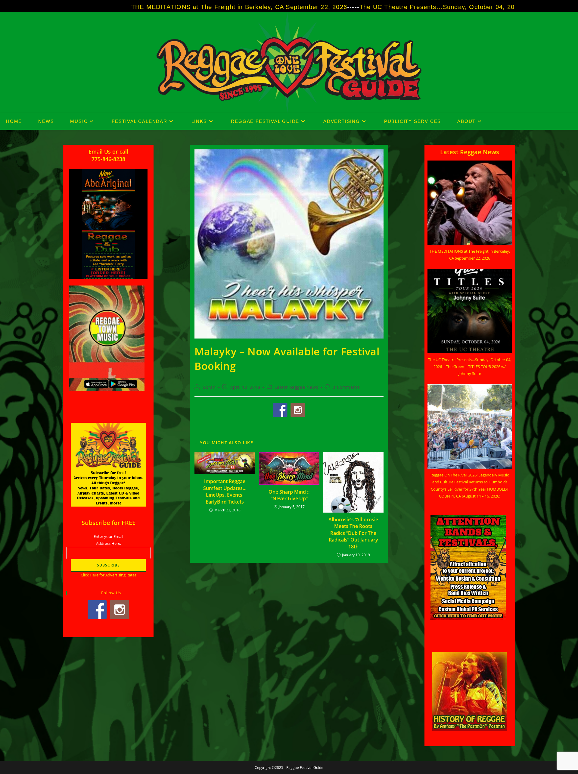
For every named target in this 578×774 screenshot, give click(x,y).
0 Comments (346, 387)
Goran (209, 387)
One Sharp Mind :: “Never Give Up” (289, 495)
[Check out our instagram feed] (298, 410)
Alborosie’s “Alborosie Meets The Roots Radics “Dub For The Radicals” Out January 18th (353, 533)
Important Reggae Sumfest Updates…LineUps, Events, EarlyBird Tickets (225, 491)
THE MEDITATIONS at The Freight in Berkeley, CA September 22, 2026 (160, 7)
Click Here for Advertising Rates (108, 575)
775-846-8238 (108, 159)
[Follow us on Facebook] (280, 410)
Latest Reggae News (296, 387)
